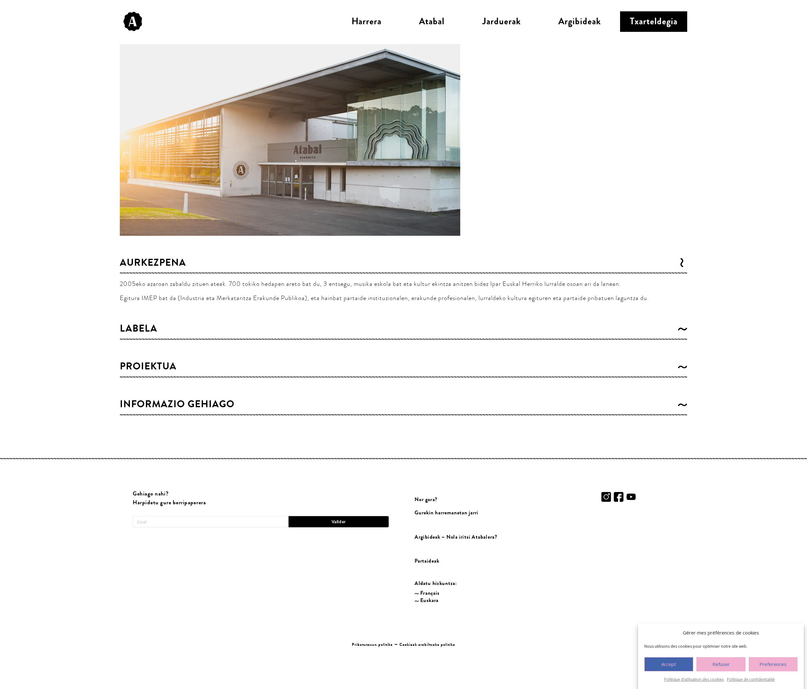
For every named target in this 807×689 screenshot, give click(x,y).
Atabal (431, 21)
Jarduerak (501, 21)
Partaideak (427, 561)
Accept (668, 664)
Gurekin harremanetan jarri (446, 513)
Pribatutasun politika (372, 644)
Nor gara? (426, 499)
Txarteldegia (653, 21)
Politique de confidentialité (751, 679)
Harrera (366, 21)
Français (429, 593)
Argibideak (579, 21)
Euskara (429, 600)
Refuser (721, 664)
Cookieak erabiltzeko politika (427, 644)
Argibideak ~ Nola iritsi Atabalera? (456, 537)
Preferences (773, 664)
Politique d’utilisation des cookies (694, 679)
